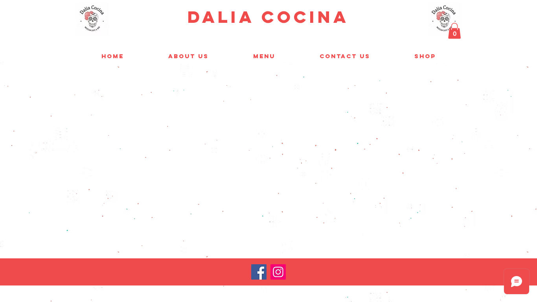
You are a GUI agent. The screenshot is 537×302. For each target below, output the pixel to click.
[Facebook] (259, 272)
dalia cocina (268, 17)
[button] (454, 31)
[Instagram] (278, 272)
